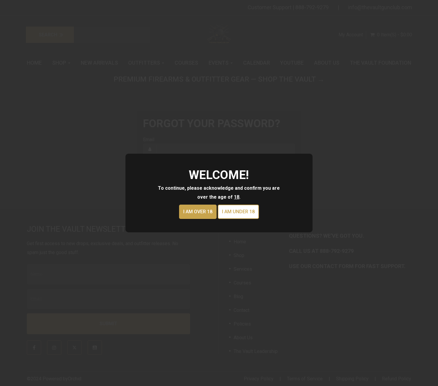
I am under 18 (238, 211)
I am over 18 (197, 211)
